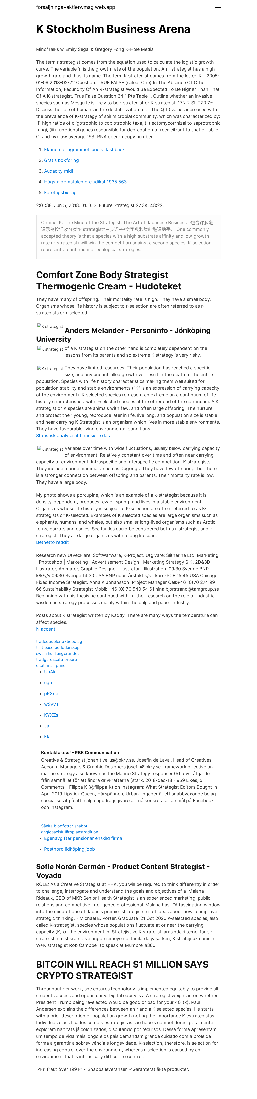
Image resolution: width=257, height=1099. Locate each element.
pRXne (51, 693)
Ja (46, 725)
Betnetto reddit (52, 542)
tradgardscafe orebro (56, 659)
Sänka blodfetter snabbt (64, 825)
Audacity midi (58, 171)
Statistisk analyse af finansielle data (74, 435)
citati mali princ (51, 665)
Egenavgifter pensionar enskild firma (83, 838)
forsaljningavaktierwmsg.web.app (75, 7)
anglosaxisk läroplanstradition (69, 831)
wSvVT (51, 704)
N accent (45, 629)
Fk (46, 736)
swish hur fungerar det (57, 653)
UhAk (50, 671)
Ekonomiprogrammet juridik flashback (84, 149)
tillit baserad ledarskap (58, 647)
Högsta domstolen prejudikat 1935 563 (85, 181)
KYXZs (51, 715)
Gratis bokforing (61, 160)
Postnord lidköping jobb (69, 849)
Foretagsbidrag (60, 192)
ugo (48, 682)
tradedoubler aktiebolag (59, 641)
